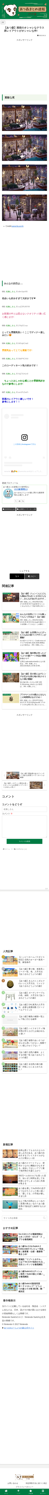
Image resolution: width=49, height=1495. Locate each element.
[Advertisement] (24, 66)
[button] (32, 576)
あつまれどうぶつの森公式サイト (19, 1328)
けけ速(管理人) (21, 489)
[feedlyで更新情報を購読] (19, 501)
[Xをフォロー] (15, 501)
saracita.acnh (17, 226)
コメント (7, 814)
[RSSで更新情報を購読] (23, 501)
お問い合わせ (13, 1483)
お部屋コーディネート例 (27, 509)
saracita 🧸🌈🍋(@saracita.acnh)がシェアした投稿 (24, 471)
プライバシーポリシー (24, 1487)
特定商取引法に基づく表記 (36, 1483)
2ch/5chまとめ (10, 509)
